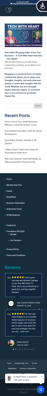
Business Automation (16, 203)
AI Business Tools (14, 209)
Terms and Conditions (16, 255)
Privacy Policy (13, 249)
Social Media (30, 65)
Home (9, 179)
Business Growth (24, 62)
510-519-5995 (23, 2)
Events (9, 191)
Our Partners (15, 240)
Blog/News (11, 197)
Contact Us (11, 225)
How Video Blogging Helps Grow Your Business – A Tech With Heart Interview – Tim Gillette (23, 55)
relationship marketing (14, 65)
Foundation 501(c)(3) (16, 231)
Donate (13, 234)
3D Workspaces (13, 215)
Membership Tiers (14, 185)
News (34, 62)
